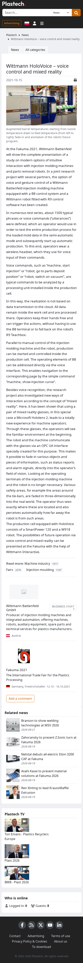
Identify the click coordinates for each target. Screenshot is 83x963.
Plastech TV (15, 814)
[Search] (76, 12)
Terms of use (60, 936)
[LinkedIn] (59, 925)
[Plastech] (13, 4)
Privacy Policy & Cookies (29, 941)
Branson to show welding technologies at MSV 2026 (40, 722)
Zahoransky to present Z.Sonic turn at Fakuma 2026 (48, 739)
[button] (34, 23)
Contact (15, 936)
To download (41, 947)
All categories (35, 50)
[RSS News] (31, 925)
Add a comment (20, 698)
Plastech (11, 35)
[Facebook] (22, 925)
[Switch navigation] (42, 23)
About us (60, 941)
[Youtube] (50, 925)
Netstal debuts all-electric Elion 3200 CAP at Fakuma (47, 756)
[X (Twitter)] (41, 925)
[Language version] (27, 23)
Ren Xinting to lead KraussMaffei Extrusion (45, 790)
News (25, 35)
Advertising (11, 23)
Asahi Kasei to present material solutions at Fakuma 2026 (44, 773)
